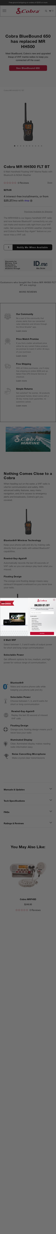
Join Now (42, 633)
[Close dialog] (54, 600)
